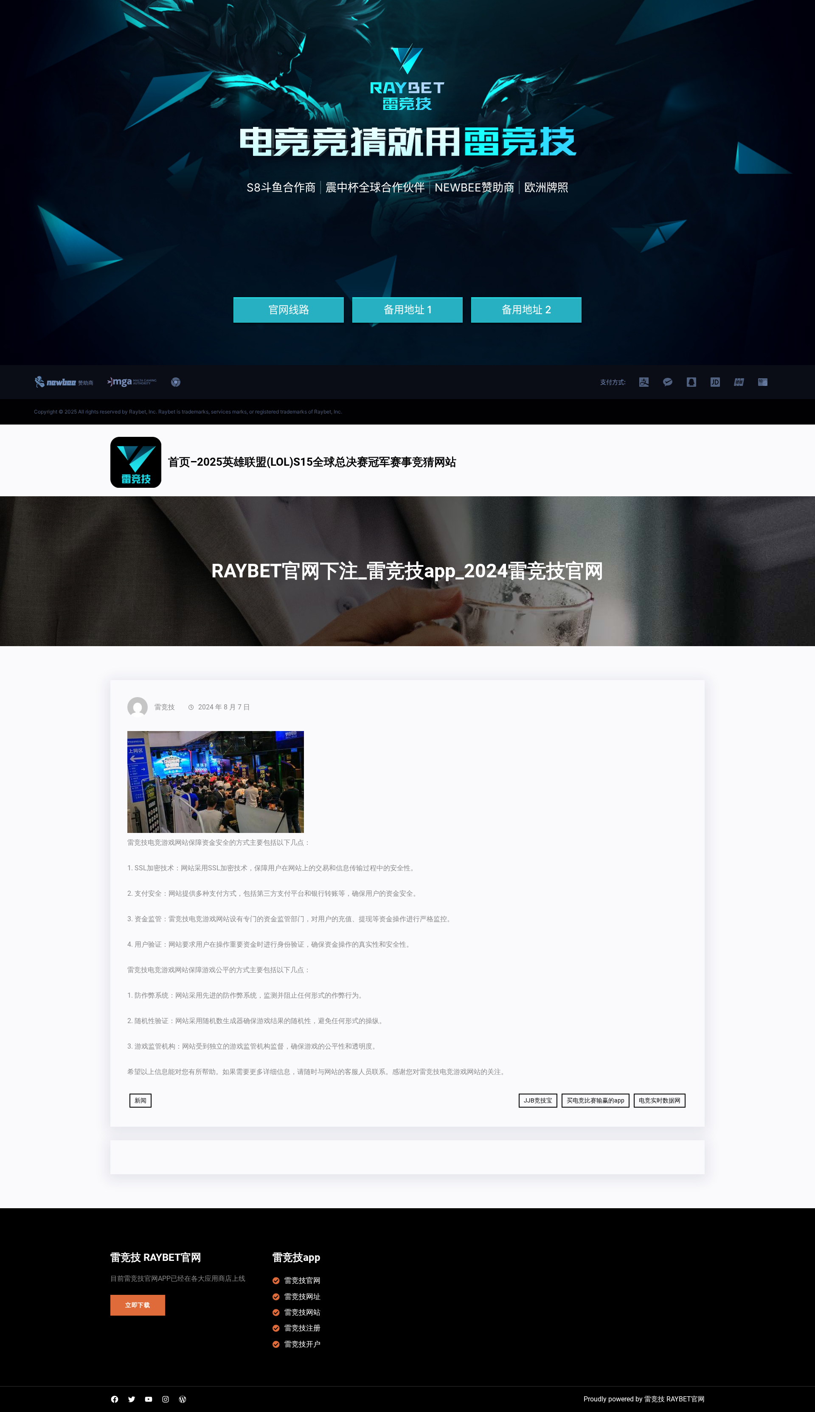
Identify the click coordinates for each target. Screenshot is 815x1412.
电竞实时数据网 (659, 1100)
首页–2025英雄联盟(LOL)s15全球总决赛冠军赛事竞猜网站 (312, 462)
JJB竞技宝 (538, 1100)
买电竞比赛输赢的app (595, 1100)
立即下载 (137, 1305)
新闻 (140, 1100)
